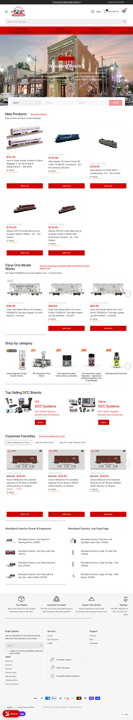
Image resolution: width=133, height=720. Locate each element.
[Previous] (5, 294)
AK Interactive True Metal (41, 374)
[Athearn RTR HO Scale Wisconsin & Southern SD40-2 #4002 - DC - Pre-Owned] (25, 207)
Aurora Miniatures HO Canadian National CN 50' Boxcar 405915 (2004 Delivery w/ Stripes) (63, 482)
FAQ (91, 639)
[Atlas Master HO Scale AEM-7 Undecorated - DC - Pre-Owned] (108, 142)
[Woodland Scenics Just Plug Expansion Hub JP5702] (10, 564)
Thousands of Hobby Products (21, 32)
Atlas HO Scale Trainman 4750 (72, 442)
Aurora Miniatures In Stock (18, 442)
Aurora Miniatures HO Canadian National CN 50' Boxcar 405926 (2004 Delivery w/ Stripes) (22, 482)
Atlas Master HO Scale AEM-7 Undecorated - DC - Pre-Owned (105, 171)
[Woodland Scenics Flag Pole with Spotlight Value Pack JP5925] (73, 541)
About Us (9, 661)
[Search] (124, 22)
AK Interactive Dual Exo (116, 373)
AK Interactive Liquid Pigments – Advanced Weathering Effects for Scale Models (91, 377)
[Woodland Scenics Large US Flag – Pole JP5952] (73, 564)
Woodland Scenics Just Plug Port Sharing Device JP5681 (34, 540)
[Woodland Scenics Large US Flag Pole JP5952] (73, 552)
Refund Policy (10, 676)
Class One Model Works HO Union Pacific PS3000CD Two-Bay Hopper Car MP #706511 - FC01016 (107, 312)
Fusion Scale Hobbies (56, 155)
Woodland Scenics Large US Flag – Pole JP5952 (99, 564)
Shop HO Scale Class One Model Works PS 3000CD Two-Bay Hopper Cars (64, 267)
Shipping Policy (11, 680)
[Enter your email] (41, 645)
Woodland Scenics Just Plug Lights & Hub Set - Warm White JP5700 (35, 575)
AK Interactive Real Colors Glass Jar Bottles (66, 374)
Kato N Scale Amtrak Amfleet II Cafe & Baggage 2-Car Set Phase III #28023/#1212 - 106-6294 (25, 163)
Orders (50, 636)
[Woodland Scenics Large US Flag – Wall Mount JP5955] (73, 576)
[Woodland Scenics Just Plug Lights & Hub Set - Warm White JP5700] (10, 576)
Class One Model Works (16, 303)
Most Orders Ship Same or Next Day (96, 32)
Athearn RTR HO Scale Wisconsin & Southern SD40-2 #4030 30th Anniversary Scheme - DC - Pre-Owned (64, 236)
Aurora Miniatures (14, 473)
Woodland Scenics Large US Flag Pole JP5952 (99, 552)
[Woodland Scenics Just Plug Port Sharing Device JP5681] (10, 541)
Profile (49, 643)
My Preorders (52, 639)
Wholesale (93, 643)
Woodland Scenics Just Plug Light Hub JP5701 (36, 552)
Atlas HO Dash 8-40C (44, 442)
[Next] (128, 294)
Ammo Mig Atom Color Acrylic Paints (17, 374)
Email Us (8, 665)
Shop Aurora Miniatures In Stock (52, 436)
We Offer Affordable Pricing (59, 32)
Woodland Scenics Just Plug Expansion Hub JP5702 (36, 564)
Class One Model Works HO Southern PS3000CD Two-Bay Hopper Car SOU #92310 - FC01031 (25, 312)
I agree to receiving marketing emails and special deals (26, 652)
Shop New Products (39, 114)
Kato (8, 154)
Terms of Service (12, 684)
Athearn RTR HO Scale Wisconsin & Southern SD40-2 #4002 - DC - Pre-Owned (24, 234)
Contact (92, 636)
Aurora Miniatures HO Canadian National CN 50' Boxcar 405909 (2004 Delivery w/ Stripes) (105, 482)
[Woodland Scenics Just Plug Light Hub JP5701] (10, 552)
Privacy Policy (11, 672)
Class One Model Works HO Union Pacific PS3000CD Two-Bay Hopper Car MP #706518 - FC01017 (65, 312)
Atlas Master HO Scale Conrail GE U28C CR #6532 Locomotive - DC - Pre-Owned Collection (65, 164)
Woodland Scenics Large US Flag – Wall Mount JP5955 (99, 575)
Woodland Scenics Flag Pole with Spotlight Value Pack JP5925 (96, 540)
